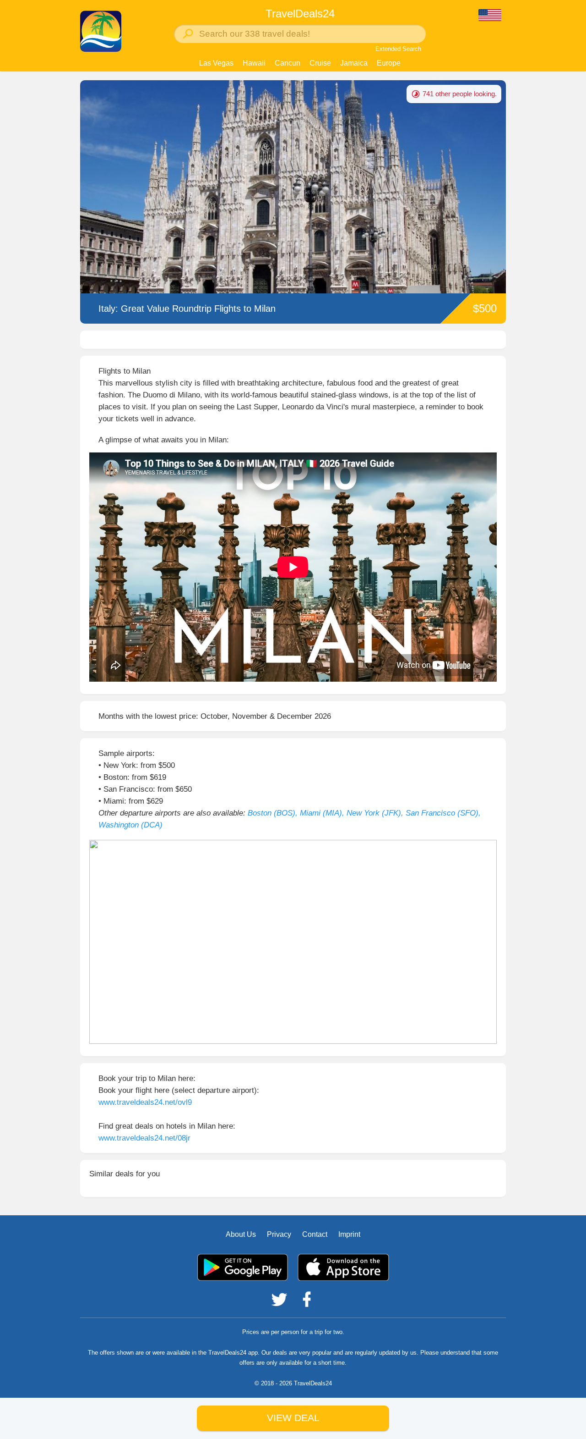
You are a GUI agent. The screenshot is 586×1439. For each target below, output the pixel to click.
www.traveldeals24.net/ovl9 (145, 1102)
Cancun (287, 63)
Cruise (320, 63)
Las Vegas (216, 63)
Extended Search (398, 48)
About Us (241, 1234)
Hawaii (254, 63)
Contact (314, 1234)
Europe (389, 63)
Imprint (349, 1234)
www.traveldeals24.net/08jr (144, 1137)
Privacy (279, 1234)
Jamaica (354, 63)
